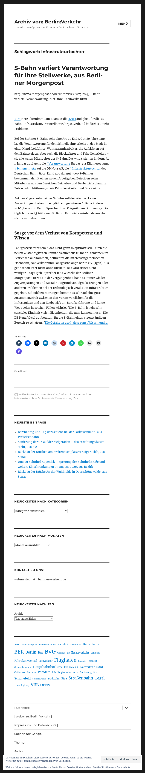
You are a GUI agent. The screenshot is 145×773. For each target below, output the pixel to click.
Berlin (30, 652)
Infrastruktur (68, 394)
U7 (27, 685)
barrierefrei (75, 644)
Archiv (18, 613)
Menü (123, 23)
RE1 (54, 672)
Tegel (100, 678)
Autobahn (44, 644)
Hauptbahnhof (44, 667)
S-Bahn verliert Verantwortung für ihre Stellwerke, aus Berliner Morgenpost (61, 75)
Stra (64, 678)
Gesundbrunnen (22, 667)
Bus (40, 652)
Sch (95, 672)
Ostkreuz (19, 672)
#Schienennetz (25, 168)
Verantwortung (63, 398)
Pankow (31, 672)
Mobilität (74, 667)
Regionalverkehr (68, 672)
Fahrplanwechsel (25, 660)
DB (90, 394)
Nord (99, 667)
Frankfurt (82, 661)
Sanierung (86, 672)
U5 (23, 685)
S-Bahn (80, 394)
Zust (76, 398)
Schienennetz (46, 398)
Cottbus (61, 652)
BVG (50, 651)
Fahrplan (95, 653)
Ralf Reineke (26, 394)
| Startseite (22, 707)
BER (19, 652)
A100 (17, 644)
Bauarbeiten (92, 644)
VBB (35, 684)
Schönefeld (22, 678)
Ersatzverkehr (80, 652)
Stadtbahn (54, 678)
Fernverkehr (46, 661)
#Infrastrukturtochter (85, 168)
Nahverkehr (87, 667)
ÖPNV (45, 685)
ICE (66, 667)
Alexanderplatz (29, 644)
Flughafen (65, 660)
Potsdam (44, 672)
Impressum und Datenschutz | (36, 725)
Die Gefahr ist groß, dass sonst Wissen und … (76, 322)
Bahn (53, 644)
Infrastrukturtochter (25, 398)
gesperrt (93, 661)
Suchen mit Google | (28, 734)
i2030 (59, 667)
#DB (17, 119)
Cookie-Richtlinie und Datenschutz (111, 767)
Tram (17, 685)
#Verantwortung (58, 163)
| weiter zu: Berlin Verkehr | (33, 716)
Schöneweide (39, 678)
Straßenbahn (81, 678)
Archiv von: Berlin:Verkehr (47, 22)
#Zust (72, 119)
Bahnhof (63, 644)
